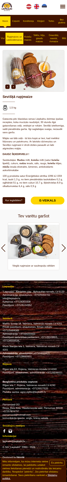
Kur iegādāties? (13, 200)
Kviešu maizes (27, 38)
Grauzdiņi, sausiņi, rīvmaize (54, 38)
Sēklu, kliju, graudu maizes (39, 38)
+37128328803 (49, 337)
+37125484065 (11, 330)
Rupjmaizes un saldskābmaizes (14, 38)
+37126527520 (40, 388)
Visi (3, 38)
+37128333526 (11, 340)
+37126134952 (23, 305)
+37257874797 (11, 411)
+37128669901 (23, 356)
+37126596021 (54, 372)
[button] (7, 87)
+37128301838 (22, 301)
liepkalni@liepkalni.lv (14, 441)
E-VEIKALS (47, 200)
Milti (64, 38)
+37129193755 (42, 294)
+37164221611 (27, 333)
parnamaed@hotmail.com (17, 414)
